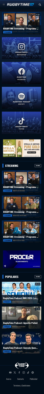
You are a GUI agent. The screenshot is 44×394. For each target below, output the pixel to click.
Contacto (20, 379)
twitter (15, 373)
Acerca (8, 379)
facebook (19, 373)
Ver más (38, 165)
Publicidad (33, 379)
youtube (10, 373)
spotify (32, 373)
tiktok (28, 373)
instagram (24, 373)
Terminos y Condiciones (21, 385)
